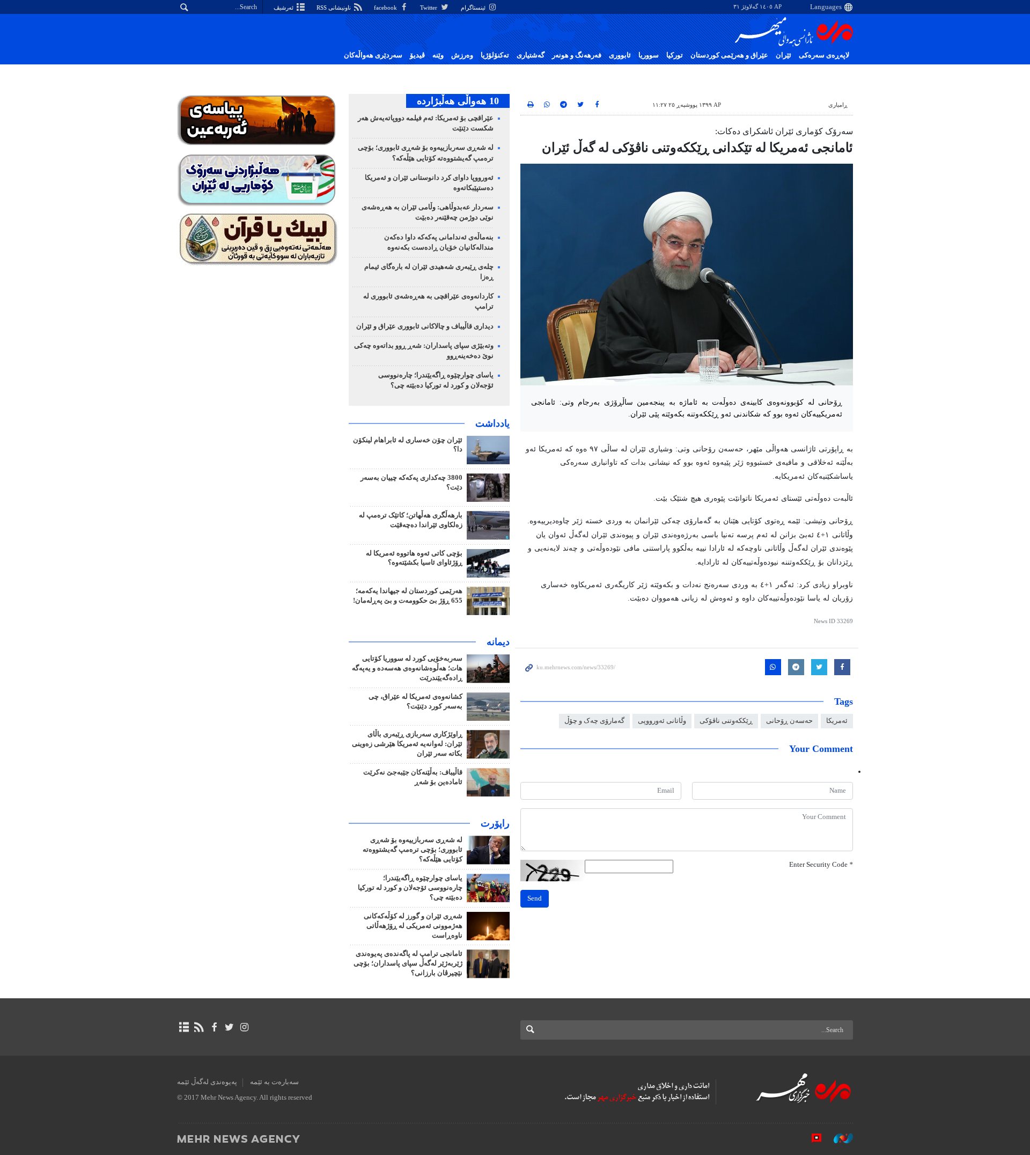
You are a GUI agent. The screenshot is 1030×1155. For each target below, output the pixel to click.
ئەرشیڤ (284, 7)
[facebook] (213, 1027)
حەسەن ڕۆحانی (789, 721)
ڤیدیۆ (417, 55)
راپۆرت (495, 823)
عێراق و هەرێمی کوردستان (729, 55)
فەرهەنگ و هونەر (576, 55)
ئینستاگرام (474, 7)
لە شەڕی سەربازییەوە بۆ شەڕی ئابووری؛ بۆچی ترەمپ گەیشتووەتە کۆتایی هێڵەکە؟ (412, 849)
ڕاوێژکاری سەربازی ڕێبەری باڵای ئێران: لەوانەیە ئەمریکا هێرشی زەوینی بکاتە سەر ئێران (407, 743)
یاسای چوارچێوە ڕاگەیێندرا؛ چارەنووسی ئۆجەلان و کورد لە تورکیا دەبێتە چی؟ (410, 887)
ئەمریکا (837, 721)
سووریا (648, 55)
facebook (386, 7)
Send (534, 898)
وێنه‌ (438, 55)
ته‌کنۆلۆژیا (495, 55)
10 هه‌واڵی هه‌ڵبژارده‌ (458, 101)
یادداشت (492, 423)
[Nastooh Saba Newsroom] (838, 1138)
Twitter (429, 7)
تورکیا (674, 55)
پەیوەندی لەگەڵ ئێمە (207, 1082)
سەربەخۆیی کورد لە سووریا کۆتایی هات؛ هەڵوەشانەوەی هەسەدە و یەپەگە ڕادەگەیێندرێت (407, 668)
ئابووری (620, 55)
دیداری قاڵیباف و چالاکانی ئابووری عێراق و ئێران (425, 326)
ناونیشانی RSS (334, 7)
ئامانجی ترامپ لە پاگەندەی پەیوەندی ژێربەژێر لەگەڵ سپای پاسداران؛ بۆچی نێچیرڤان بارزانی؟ (408, 963)
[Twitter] (229, 1027)
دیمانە (498, 642)
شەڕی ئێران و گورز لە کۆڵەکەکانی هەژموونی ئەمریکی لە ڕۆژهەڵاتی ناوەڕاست (413, 925)
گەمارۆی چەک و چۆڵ (594, 721)
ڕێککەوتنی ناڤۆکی (726, 721)
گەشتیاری (531, 55)
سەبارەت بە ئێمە (274, 1082)
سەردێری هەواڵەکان (373, 55)
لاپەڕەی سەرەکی (824, 55)
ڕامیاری (838, 104)
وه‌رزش (462, 55)
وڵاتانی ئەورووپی (662, 721)
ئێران (783, 55)
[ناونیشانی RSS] (198, 1027)
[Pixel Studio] (811, 1138)
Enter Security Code (821, 864)
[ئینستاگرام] (244, 1027)
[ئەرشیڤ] (183, 1027)
